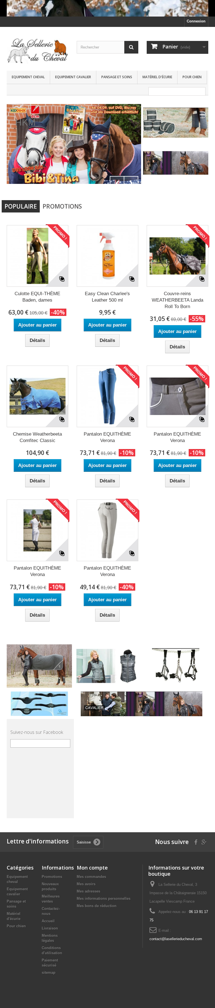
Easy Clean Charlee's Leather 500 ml (107, 297)
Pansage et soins (116, 77)
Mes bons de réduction (96, 906)
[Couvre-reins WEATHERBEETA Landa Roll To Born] (177, 256)
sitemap (48, 972)
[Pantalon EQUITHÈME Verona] (107, 396)
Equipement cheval (28, 77)
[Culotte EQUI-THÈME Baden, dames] (38, 256)
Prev (117, 183)
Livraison (50, 928)
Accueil (48, 921)
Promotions (62, 206)
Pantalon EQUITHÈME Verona (107, 437)
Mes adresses (88, 891)
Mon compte (92, 867)
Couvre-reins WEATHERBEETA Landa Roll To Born (177, 300)
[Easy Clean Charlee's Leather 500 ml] (107, 256)
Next (131, 183)
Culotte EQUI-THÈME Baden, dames (37, 297)
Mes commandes (91, 877)
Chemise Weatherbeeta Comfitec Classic (37, 437)
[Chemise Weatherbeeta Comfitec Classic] (38, 396)
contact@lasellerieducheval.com (175, 939)
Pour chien (192, 77)
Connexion (196, 21)
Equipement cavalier (73, 77)
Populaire (20, 206)
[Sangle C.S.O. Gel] (39, 703)
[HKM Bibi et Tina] (74, 144)
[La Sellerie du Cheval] (37, 51)
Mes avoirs (86, 884)
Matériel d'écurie (157, 77)
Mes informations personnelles (103, 898)
